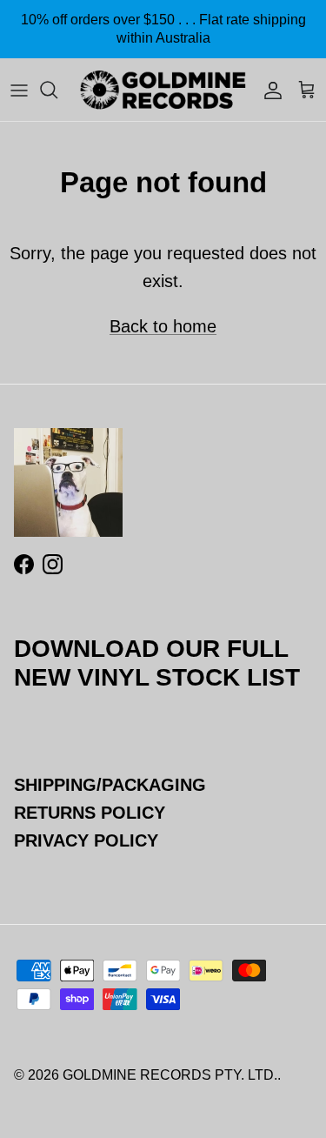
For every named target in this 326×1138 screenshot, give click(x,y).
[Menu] (19, 89)
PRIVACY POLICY (86, 840)
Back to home (163, 326)
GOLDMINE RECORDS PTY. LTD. (170, 1075)
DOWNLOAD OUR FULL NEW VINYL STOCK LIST (157, 663)
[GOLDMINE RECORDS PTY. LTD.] (163, 89)
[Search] (57, 89)
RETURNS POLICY (89, 812)
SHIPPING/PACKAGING (110, 784)
